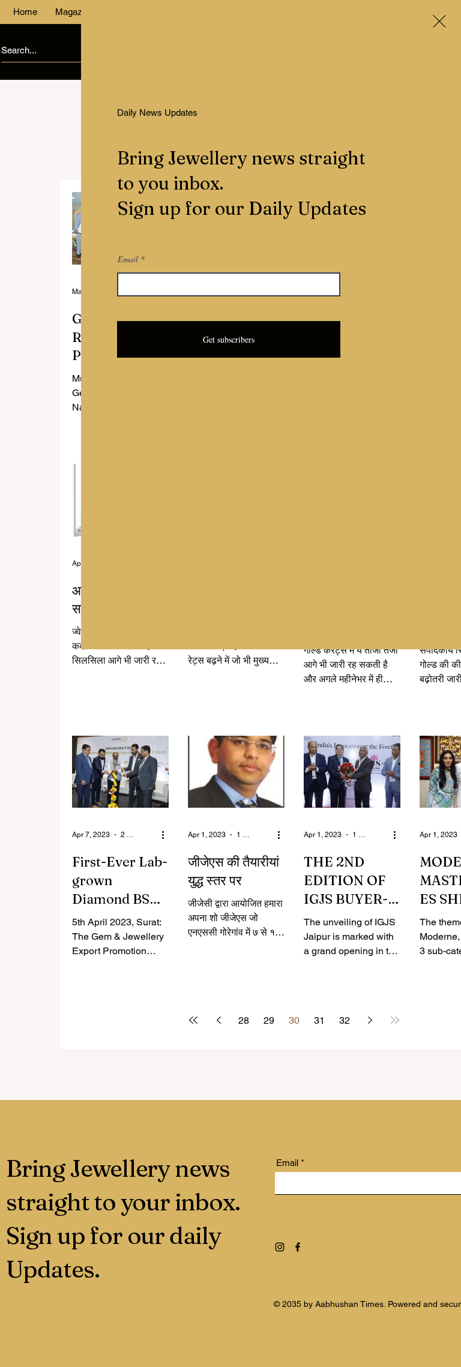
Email (128, 259)
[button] (439, 21)
